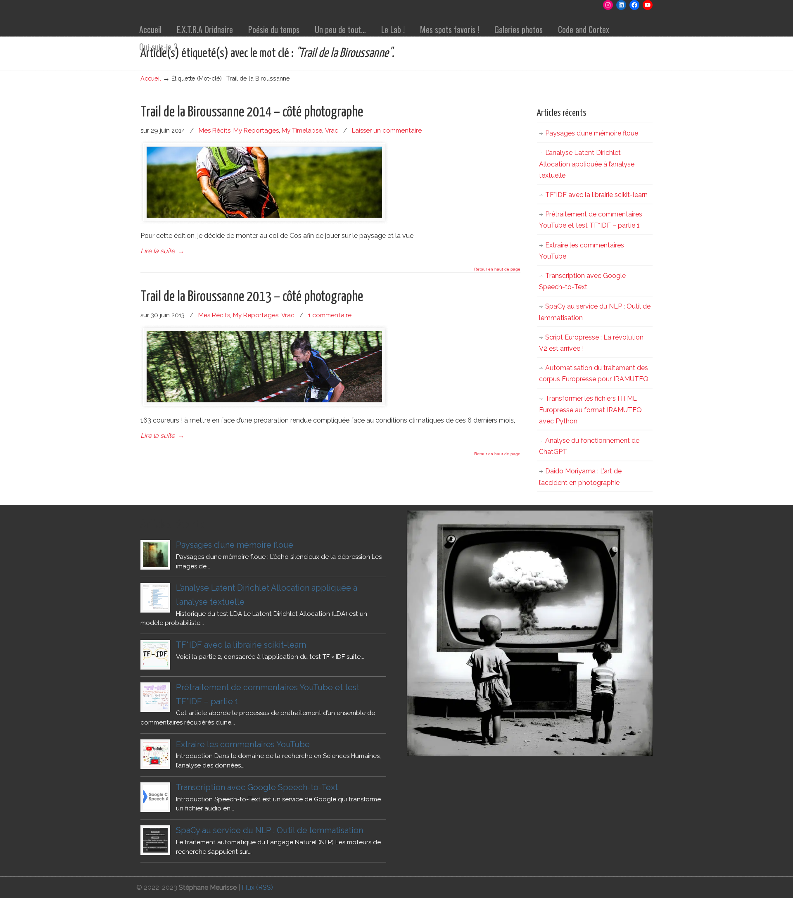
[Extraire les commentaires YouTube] (155, 754)
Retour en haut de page (497, 269)
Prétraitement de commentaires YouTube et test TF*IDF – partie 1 (590, 219)
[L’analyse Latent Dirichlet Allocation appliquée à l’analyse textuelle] (155, 597)
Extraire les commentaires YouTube (581, 250)
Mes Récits (214, 130)
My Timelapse (302, 130)
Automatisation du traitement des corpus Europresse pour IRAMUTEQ (593, 373)
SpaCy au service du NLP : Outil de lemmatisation (595, 311)
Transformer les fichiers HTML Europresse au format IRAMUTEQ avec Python (590, 409)
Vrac (331, 130)
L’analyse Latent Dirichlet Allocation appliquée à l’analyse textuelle (586, 164)
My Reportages (256, 130)
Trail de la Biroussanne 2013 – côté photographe (251, 297)
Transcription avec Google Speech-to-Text (582, 281)
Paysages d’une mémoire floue (591, 133)
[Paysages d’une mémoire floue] (155, 554)
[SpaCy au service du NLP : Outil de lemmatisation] (155, 840)
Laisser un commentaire (387, 130)
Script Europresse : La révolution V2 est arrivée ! (591, 342)
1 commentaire (329, 315)
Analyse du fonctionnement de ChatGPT (589, 446)
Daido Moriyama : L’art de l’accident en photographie (580, 476)
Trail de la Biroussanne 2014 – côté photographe (251, 112)
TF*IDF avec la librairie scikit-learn (596, 195)
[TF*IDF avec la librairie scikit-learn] (155, 654)
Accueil (150, 78)
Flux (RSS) (257, 887)
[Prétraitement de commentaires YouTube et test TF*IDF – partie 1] (155, 697)
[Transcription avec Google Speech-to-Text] (155, 797)
